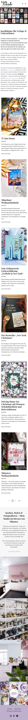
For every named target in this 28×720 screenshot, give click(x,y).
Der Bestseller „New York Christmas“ (13, 336)
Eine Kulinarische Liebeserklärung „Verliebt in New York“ (12, 271)
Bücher (3, 141)
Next (19, 500)
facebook (13, 716)
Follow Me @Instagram (14, 693)
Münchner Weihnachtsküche (10, 201)
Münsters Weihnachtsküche (10, 474)
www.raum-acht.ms (14, 551)
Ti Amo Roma (8, 138)
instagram (10, 716)
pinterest (17, 716)
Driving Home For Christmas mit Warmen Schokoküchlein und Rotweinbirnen (12, 405)
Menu (25, 3)
